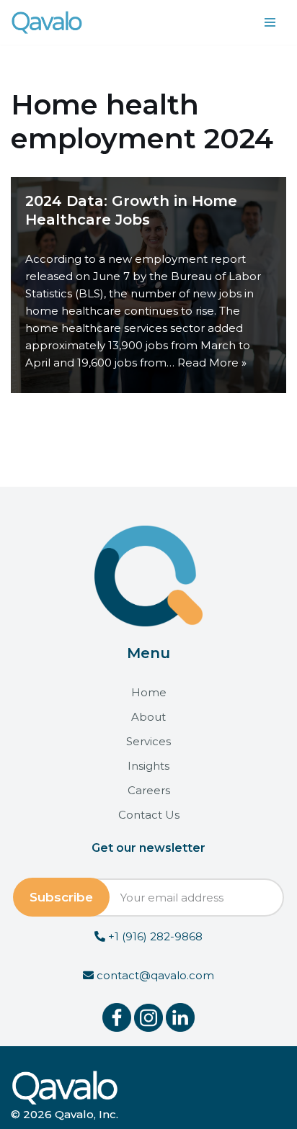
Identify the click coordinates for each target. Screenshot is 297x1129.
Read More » (212, 362)
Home (149, 692)
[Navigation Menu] (270, 22)
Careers (149, 790)
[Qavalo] (47, 22)
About (148, 717)
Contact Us (148, 815)
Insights (148, 766)
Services (148, 741)
